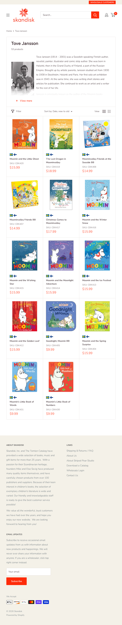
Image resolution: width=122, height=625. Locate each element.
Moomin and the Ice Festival (96, 280)
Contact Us (72, 475)
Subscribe (16, 581)
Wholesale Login (75, 470)
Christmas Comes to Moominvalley (56, 221)
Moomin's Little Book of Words (22, 403)
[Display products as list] (109, 111)
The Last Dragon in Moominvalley (56, 160)
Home (9, 31)
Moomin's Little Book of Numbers (58, 403)
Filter (18, 111)
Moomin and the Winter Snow (94, 221)
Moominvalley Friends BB (23, 219)
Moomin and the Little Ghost (24, 158)
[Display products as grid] (104, 111)
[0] (113, 15)
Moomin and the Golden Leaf (24, 341)
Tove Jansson (21, 31)
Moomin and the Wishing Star (22, 282)
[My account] (106, 15)
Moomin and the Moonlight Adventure (59, 282)
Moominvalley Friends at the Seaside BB (96, 160)
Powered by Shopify (15, 615)
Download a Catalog (77, 465)
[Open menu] (8, 15)
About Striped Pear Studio (80, 460)
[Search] (95, 14)
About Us (72, 455)
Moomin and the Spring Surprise (94, 342)
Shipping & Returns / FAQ (80, 450)
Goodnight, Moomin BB (58, 341)
